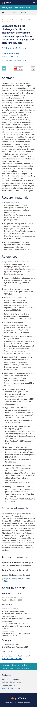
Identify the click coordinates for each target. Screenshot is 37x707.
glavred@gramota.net (11, 688)
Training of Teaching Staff (12, 53)
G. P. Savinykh (22, 48)
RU (34, 3)
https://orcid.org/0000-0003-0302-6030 (17, 580)
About (15, 12)
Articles (23, 12)
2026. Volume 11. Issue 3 (10, 57)
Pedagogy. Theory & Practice (16, 7)
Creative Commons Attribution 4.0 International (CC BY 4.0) (16, 657)
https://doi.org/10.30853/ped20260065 (14, 60)
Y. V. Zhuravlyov (8, 48)
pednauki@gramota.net (11, 682)
